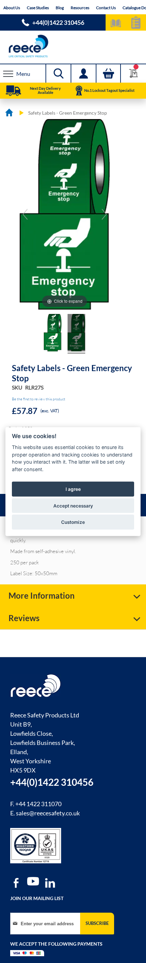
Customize (73, 522)
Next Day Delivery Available (45, 90)
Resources (80, 7)
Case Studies (38, 7)
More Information (41, 595)
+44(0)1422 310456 (58, 22)
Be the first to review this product (38, 399)
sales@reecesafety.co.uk (48, 813)
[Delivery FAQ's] (13, 90)
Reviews (23, 618)
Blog (60, 7)
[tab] (73, 595)
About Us (11, 7)
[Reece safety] (73, 46)
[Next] (104, 214)
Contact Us (106, 7)
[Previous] (25, 214)
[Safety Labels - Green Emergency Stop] (52, 333)
